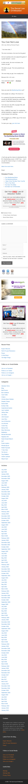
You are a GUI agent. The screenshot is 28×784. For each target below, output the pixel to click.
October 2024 (5, 496)
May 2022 (4, 558)
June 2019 (4, 635)
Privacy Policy (7, 775)
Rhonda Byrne (5, 445)
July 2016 (4, 697)
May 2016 (4, 699)
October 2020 (5, 600)
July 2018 (4, 655)
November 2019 (5, 624)
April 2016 (4, 701)
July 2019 (4, 633)
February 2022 (5, 564)
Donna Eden (4, 403)
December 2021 (5, 569)
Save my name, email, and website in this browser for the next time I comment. (14, 257)
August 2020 (4, 604)
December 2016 (5, 686)
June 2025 (4, 483)
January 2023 (5, 540)
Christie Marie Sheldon (7, 399)
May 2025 (4, 485)
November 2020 (5, 597)
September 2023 (5, 522)
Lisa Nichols (4, 423)
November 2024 (5, 494)
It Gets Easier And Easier (10, 215)
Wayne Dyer (4, 459)
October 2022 (5, 547)
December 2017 (5, 670)
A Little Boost (5, 355)
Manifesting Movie (17, 90)
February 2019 (5, 644)
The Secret (4, 452)
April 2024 (4, 507)
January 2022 (5, 566)
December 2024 (5, 491)
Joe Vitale (4, 414)
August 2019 (4, 631)
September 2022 (5, 549)
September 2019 (5, 628)
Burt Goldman (5, 392)
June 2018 (4, 657)
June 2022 (4, 555)
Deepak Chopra (5, 401)
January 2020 (5, 619)
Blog (2, 388)
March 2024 (4, 509)
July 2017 (4, 677)
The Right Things (6, 357)
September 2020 (5, 602)
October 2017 (5, 675)
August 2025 (4, 480)
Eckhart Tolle (4, 406)
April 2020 (4, 613)
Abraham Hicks (7, 213)
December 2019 (5, 622)
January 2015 (5, 710)
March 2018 (4, 664)
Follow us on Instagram (7, 373)
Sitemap (5, 771)
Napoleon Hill (5, 436)
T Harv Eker (4, 450)
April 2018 (4, 661)
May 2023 (4, 531)
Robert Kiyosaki (5, 447)
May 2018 (4, 659)
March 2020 (4, 615)
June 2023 (4, 529)
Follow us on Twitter (6, 370)
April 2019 (4, 639)
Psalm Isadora (5, 443)
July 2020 (4, 606)
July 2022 (4, 553)
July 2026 (4, 469)
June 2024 (4, 503)
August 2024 (4, 498)
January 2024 (5, 514)
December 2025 (5, 476)
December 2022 (5, 542)
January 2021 (5, 593)
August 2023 (4, 525)
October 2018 (5, 653)
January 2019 (5, 646)
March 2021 (4, 589)
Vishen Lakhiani (5, 456)
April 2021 (4, 586)
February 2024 (5, 511)
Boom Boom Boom (8, 217)
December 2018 (5, 648)
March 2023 (4, 536)
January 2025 (5, 489)
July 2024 (4, 500)
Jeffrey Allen (4, 412)
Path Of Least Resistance (8, 351)
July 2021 (4, 580)
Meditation (4, 432)
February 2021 (5, 591)
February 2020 (5, 617)
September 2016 (5, 692)
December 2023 (5, 516)
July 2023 (4, 527)
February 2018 (5, 666)
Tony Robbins (5, 454)
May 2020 (4, 611)
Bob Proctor (4, 390)
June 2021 (4, 582)
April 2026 (4, 472)
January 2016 (5, 708)
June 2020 (4, 608)
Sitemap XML (6, 773)
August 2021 (4, 578)
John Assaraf (4, 417)
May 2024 (4, 505)
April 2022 (4, 560)
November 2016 (5, 688)
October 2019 (5, 626)
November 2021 (5, 571)
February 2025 (5, 487)
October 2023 (5, 520)
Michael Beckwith (6, 434)
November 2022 (5, 544)
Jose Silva (4, 419)
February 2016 (5, 706)
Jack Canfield (5, 410)
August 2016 (4, 694)
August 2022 (4, 551)
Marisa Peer (4, 428)
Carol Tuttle (4, 394)
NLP (2, 441)
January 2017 (5, 683)
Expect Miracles (5, 348)
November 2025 (5, 478)
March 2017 (4, 681)
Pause (3, 353)
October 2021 (5, 573)
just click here (16, 123)
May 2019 (4, 637)
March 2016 (4, 703)
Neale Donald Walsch (7, 439)
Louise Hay (4, 425)
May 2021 (4, 584)
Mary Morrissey (5, 430)
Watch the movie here (7, 166)
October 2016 (5, 690)
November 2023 (5, 518)
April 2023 (4, 533)
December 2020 (5, 595)
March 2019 (4, 642)
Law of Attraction (5, 421)
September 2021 (5, 575)
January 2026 (5, 474)
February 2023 (5, 538)
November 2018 (5, 650)
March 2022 (4, 562)
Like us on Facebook (7, 368)
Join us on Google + (6, 375)
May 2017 (4, 679)
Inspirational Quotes (6, 408)
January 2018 (5, 668)
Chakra (3, 397)
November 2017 (5, 672)
